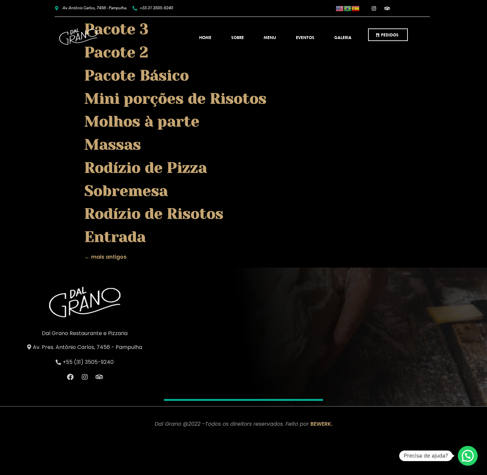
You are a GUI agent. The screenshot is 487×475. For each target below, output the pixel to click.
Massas (112, 144)
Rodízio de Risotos (153, 213)
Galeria (343, 37)
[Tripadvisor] (387, 8)
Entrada (115, 236)
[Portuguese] (348, 8)
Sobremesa (126, 190)
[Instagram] (374, 8)
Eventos (305, 37)
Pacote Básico (136, 75)
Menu (270, 37)
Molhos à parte (141, 121)
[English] (340, 8)
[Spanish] (355, 8)
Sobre (237, 37)
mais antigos (105, 257)
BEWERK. (321, 424)
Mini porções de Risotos (175, 98)
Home (205, 37)
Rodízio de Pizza (145, 167)
